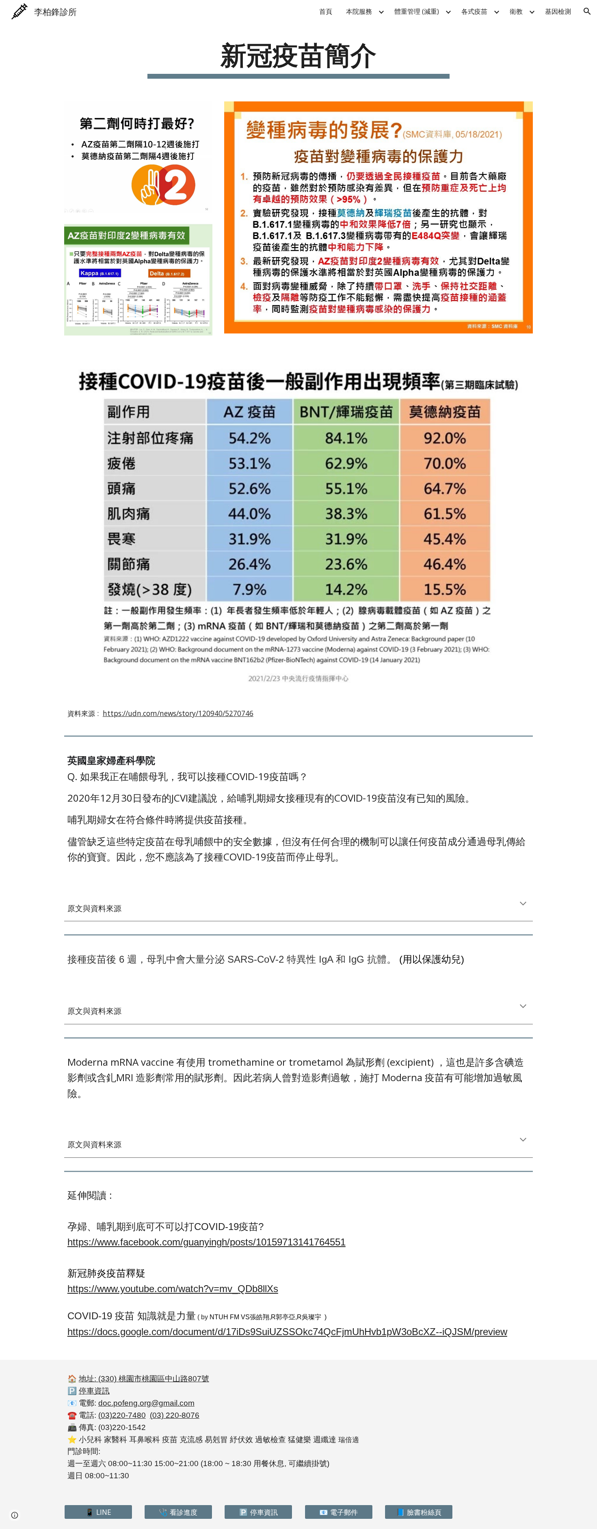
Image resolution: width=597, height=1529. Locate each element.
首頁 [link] (325, 11)
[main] (298, 58)
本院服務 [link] (359, 11)
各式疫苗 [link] (474, 11)
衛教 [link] (516, 11)
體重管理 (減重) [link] (416, 11)
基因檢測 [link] (558, 11)
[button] (587, 11)
